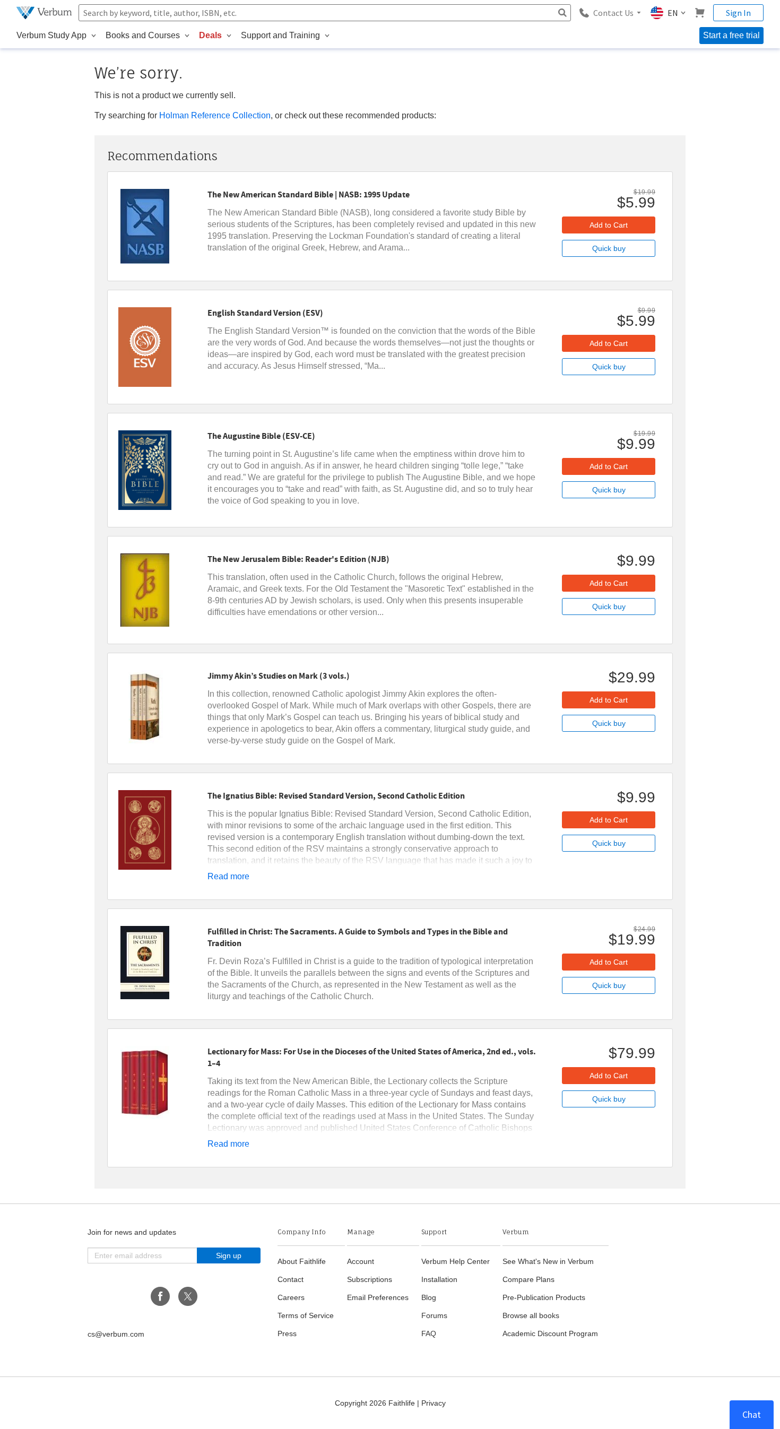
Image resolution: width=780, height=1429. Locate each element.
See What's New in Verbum (548, 1261)
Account (360, 1261)
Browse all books (530, 1315)
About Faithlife (302, 1261)
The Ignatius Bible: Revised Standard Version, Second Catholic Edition (336, 796)
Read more (228, 876)
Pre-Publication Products (543, 1297)
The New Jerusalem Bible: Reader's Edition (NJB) (298, 559)
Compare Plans (528, 1279)
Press (287, 1333)
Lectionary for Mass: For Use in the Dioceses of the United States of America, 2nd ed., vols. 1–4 (371, 1057)
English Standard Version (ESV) (265, 313)
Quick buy (609, 248)
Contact (291, 1279)
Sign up (228, 1255)
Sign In (738, 12)
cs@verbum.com (116, 1334)
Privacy (433, 1403)
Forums (434, 1315)
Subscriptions (369, 1279)
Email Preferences (378, 1297)
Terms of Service (306, 1315)
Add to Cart (609, 225)
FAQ (428, 1333)
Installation (439, 1279)
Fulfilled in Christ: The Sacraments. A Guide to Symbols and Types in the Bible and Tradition (357, 937)
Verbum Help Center (455, 1261)
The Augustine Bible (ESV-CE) (261, 436)
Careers (291, 1297)
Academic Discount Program (550, 1333)
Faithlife (401, 1403)
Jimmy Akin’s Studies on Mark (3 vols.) (278, 676)
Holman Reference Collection (215, 115)
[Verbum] (45, 12)
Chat (751, 1414)
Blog (428, 1297)
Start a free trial (731, 35)
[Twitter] (187, 1296)
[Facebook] (160, 1296)
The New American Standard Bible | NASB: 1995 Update (308, 195)
